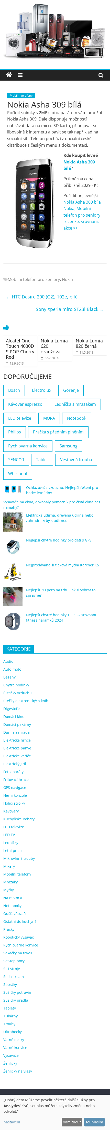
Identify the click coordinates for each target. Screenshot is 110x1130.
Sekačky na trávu (17, 953)
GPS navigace (14, 787)
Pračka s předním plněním (58, 432)
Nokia (67, 279)
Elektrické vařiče (17, 756)
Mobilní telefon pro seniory (34, 279)
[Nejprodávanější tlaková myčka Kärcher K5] (13, 574)
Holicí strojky (14, 803)
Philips (14, 432)
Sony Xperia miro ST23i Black (70, 309)
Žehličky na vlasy (17, 1071)
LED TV (9, 834)
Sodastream (13, 976)
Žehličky (10, 1063)
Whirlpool (17, 473)
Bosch (14, 390)
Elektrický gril (14, 763)
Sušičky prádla (15, 1000)
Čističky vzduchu (17, 692)
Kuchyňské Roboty (19, 819)
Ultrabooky (12, 1031)
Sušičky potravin (17, 992)
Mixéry (9, 866)
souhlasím (94, 1122)
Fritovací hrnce (16, 779)
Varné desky (13, 1039)
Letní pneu (12, 850)
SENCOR (16, 459)
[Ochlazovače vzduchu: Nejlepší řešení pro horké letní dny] (13, 491)
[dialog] (55, 1112)
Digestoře (11, 708)
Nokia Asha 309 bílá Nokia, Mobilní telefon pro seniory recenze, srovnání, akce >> (82, 215)
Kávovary (11, 811)
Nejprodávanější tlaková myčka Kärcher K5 (62, 565)
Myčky (8, 889)
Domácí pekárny (17, 724)
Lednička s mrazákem (75, 404)
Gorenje (71, 390)
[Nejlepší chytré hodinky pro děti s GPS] (13, 549)
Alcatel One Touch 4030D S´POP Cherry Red (20, 349)
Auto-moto (12, 669)
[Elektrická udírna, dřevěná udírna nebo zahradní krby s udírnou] (13, 524)
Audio (8, 661)
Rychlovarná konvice (28, 446)
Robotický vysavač (18, 937)
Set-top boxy (14, 960)
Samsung (69, 446)
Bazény (9, 677)
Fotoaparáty (13, 771)
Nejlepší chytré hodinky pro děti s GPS (59, 540)
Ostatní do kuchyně (20, 921)
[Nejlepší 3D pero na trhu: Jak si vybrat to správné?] (13, 599)
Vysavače (11, 1055)
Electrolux (41, 390)
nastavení (12, 1122)
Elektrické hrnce (17, 740)
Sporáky (10, 984)
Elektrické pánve (17, 748)
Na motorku (13, 897)
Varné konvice (15, 1047)
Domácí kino (13, 716)
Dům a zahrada (16, 732)
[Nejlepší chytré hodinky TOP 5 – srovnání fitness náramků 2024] (13, 624)
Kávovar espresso (25, 404)
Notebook (76, 418)
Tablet (42, 459)
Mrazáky (10, 882)
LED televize (19, 418)
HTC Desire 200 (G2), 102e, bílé (42, 297)
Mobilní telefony (21, 95)
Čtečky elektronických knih (25, 700)
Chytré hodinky (16, 685)
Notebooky (12, 905)
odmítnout (72, 1122)
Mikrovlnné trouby (19, 858)
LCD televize (13, 826)
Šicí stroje (11, 968)
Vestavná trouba (76, 459)
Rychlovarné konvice (20, 945)
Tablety (9, 1008)
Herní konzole (15, 795)
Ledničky (10, 842)
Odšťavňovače (15, 913)
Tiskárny (10, 1016)
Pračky (8, 929)
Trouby (9, 1023)
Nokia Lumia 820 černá (89, 343)
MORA (49, 418)
